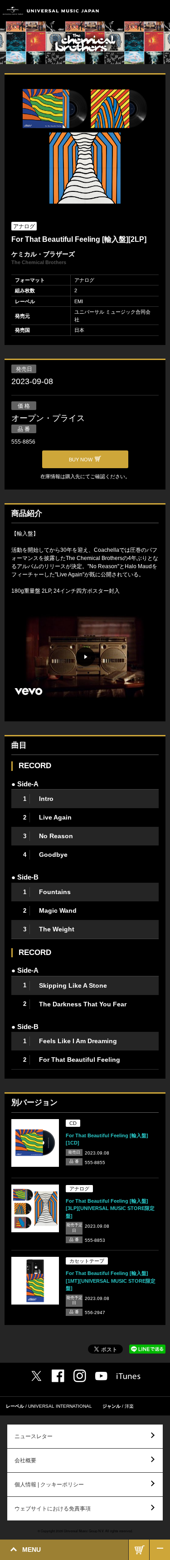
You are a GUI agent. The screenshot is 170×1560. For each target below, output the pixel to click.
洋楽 (129, 1406)
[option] (85, 147)
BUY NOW (139, 1550)
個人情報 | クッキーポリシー (49, 1484)
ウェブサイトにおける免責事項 (53, 1508)
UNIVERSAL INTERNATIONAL (60, 1406)
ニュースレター (34, 1436)
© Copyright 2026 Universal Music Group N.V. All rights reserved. (85, 1531)
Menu (160, 10)
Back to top (160, 1550)
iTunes (129, 1376)
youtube (101, 1376)
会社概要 (25, 1460)
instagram (79, 1376)
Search (139, 10)
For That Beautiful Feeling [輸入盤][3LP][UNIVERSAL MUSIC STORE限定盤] (110, 1208)
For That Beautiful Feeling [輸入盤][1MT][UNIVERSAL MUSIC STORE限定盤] (110, 1280)
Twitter (36, 1376)
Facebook (58, 1376)
